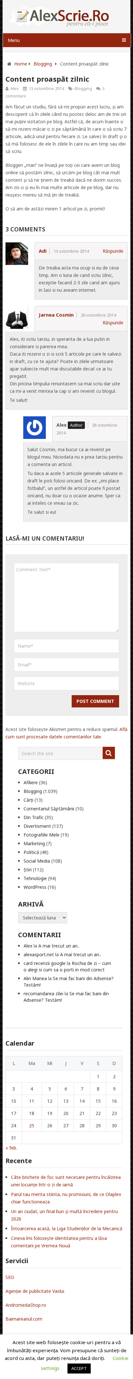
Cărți (28, 800)
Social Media (37, 861)
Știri (28, 870)
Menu (14, 40)
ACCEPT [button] (79, 1368)
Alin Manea (35, 978)
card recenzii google (45, 963)
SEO (9, 1277)
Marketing (34, 843)
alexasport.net (39, 954)
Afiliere (31, 782)
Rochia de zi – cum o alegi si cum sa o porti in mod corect (67, 966)
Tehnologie (35, 878)
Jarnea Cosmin (56, 314)
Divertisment (37, 826)
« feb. (11, 1148)
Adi (42, 251)
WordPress (35, 887)
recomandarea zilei (43, 993)
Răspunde (113, 251)
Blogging (83, 88)
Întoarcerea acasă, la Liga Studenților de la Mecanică (66, 1228)
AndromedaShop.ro (25, 1305)
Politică (31, 852)
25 (31, 1125)
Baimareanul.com (23, 1319)
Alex (14, 88)
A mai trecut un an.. (58, 946)
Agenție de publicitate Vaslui (34, 1291)
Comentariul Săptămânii (49, 809)
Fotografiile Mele (41, 835)
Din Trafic (34, 817)
